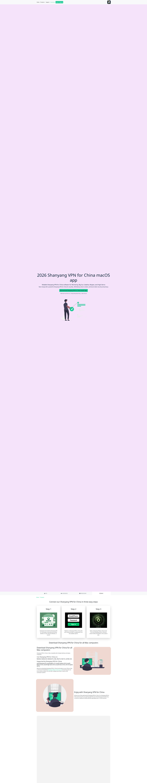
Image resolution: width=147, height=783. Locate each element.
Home (38, 2)
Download (52, 2)
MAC (102, 593)
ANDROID (65, 593)
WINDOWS (83, 593)
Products (42, 597)
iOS (46, 593)
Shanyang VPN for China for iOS (55, 669)
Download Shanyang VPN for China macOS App (74, 290)
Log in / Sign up (59, 2)
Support (47, 2)
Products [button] (42, 2)
